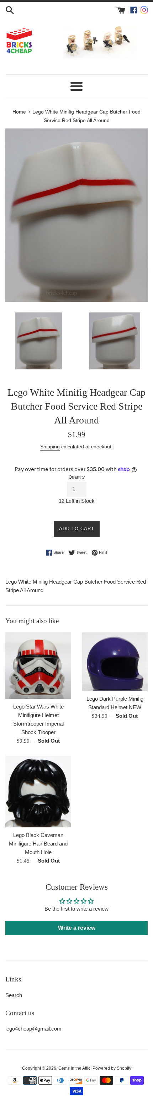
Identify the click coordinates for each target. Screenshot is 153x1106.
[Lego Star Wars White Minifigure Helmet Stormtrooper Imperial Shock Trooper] (38, 665)
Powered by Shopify (112, 1068)
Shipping (50, 446)
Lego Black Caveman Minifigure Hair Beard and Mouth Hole (38, 843)
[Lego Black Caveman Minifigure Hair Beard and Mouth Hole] (38, 791)
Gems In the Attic (74, 1068)
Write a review (76, 928)
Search (13, 995)
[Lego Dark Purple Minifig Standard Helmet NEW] (115, 661)
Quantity (77, 477)
